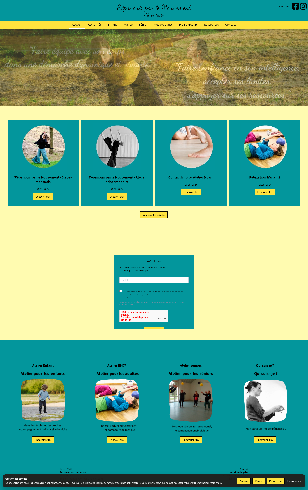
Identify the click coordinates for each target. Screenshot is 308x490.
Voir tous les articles (154, 214)
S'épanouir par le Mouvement (154, 7)
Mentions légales (238, 472)
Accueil (76, 24)
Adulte (128, 24)
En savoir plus (43, 196)
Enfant (112, 24)
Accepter (244, 481)
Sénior (143, 24)
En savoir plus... (43, 439)
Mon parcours (188, 24)
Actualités (94, 24)
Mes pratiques (163, 24)
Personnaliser (275, 481)
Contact (230, 24)
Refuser (258, 481)
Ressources (211, 24)
